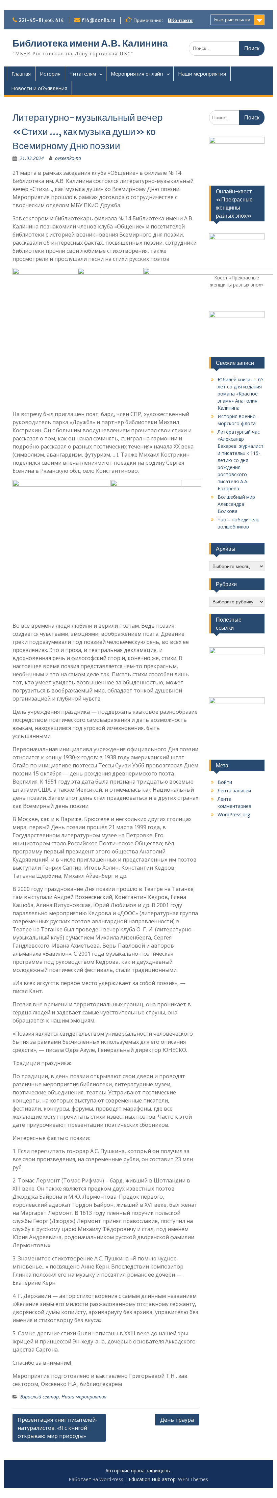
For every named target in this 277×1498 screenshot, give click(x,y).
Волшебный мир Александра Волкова (236, 504)
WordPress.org (234, 814)
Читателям (83, 73)
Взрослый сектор (39, 1396)
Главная (21, 73)
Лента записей (234, 790)
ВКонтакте (180, 20)
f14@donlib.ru (98, 20)
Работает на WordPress (96, 1479)
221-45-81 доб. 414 (41, 20)
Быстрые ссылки (232, 20)
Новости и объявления (39, 88)
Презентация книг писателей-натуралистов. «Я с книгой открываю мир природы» (58, 1428)
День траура (177, 1419)
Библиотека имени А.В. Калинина (90, 43)
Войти (225, 782)
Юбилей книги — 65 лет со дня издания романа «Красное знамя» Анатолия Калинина (240, 393)
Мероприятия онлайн (137, 73)
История (50, 73)
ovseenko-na (68, 158)
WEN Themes (193, 1479)
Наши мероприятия (202, 73)
